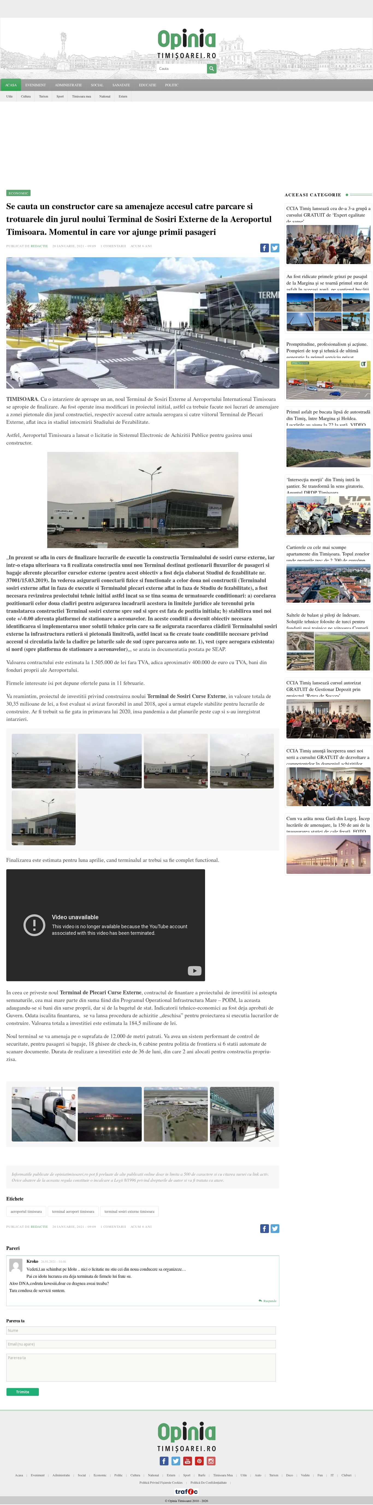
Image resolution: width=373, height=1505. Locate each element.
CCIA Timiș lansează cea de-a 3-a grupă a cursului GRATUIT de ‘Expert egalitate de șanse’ (328, 214)
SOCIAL (97, 84)
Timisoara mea (81, 96)
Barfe (201, 1475)
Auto (258, 1475)
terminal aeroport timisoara (73, 1211)
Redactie (39, 246)
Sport (60, 96)
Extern (123, 96)
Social (82, 1475)
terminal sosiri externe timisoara (129, 1211)
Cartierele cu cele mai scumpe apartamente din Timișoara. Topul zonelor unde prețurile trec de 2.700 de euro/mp (327, 553)
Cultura (26, 96)
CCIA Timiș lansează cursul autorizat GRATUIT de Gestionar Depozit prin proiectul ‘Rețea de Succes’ (323, 689)
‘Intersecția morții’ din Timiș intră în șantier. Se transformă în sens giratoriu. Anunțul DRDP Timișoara (325, 486)
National (104, 96)
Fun (320, 1475)
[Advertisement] (186, 142)
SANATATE (121, 84)
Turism (43, 96)
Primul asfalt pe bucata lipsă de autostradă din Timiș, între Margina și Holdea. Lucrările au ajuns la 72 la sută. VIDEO (328, 418)
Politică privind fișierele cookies (161, 1482)
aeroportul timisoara (26, 1211)
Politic (118, 1475)
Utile (9, 96)
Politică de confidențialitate (209, 1482)
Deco (289, 1475)
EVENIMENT (35, 84)
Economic (100, 1475)
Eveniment (38, 1475)
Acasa (11, 84)
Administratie (61, 1475)
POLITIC (172, 84)
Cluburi (346, 1475)
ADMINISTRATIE (68, 84)
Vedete (305, 1475)
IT (332, 1475)
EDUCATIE (147, 84)
